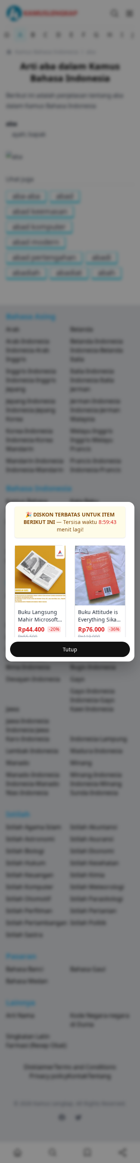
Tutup (70, 649)
